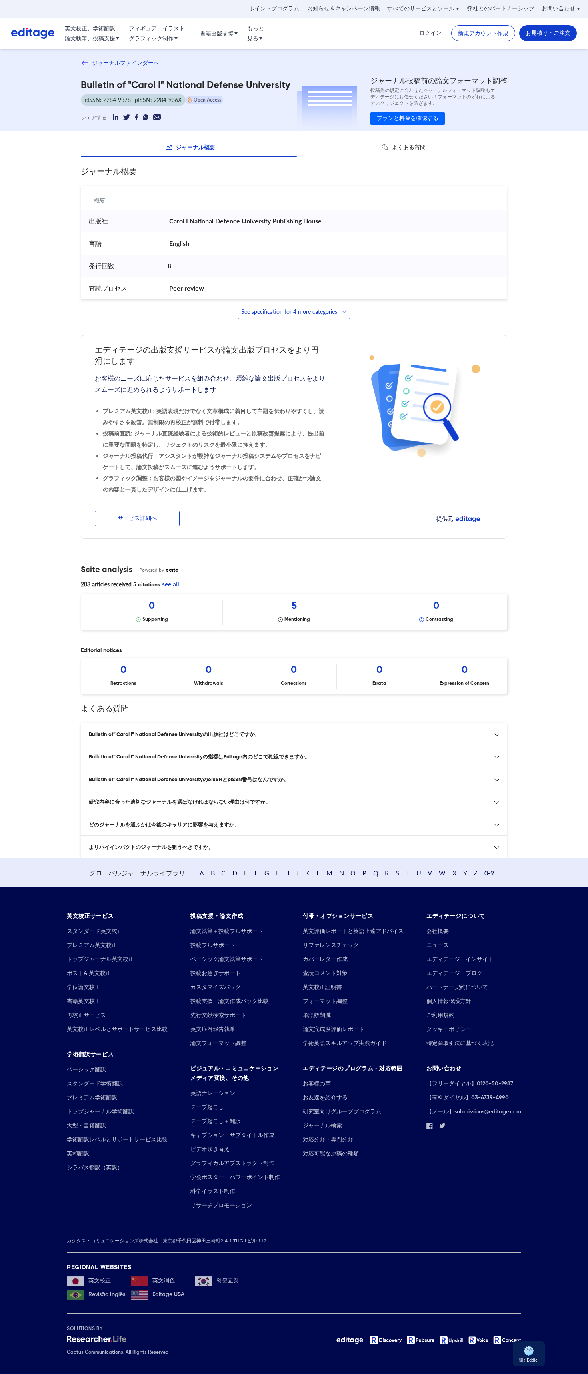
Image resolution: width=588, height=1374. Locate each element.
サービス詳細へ (137, 518)
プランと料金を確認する (407, 118)
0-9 (489, 873)
